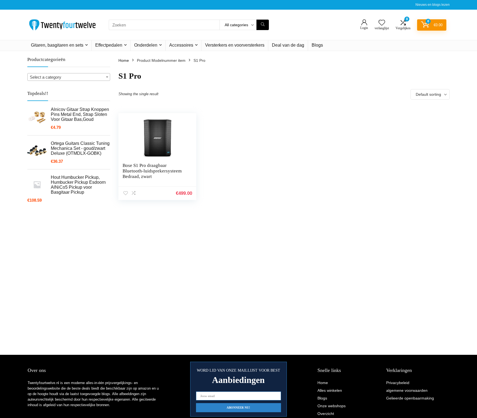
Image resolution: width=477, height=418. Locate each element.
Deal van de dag (288, 45)
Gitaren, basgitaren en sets (57, 45)
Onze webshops (331, 406)
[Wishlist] (381, 23)
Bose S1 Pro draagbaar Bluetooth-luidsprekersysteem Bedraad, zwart (152, 171)
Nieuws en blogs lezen (432, 5)
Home (123, 60)
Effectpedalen (108, 45)
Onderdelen (145, 45)
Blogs (317, 45)
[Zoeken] (262, 25)
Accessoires (181, 45)
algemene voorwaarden (407, 390)
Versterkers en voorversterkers (234, 45)
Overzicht (325, 413)
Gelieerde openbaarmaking (410, 398)
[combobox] (68, 77)
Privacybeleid (397, 382)
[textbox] (69, 77)
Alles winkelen (329, 390)
